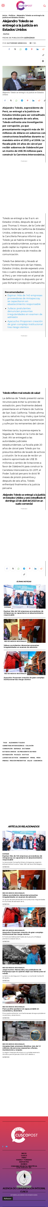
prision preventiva (18, 761)
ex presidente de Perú (26, 752)
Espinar (7, 607)
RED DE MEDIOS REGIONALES (15, 641)
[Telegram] (26, 49)
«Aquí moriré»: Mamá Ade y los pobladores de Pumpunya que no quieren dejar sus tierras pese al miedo (23, 971)
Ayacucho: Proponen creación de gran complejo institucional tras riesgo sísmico (25, 324)
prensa (5, 761)
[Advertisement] (24, 187)
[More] (43, 61)
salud (29, 761)
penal (32, 758)
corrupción (7, 749)
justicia (25, 755)
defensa (17, 749)
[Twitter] (14, 49)
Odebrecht (24, 758)
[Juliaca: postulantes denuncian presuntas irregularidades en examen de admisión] (25, 631)
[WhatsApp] (20, 49)
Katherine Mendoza (17, 43)
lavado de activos (10, 758)
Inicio (4, 15)
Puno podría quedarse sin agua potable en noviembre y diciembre (20, 1010)
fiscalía (17, 755)
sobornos (37, 761)
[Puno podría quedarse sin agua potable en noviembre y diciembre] (24, 994)
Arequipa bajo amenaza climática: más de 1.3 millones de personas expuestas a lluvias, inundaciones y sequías (21, 1048)
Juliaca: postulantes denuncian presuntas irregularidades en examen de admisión (25, 313)
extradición (7, 755)
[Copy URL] (43, 55)
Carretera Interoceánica (13, 746)
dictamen (26, 749)
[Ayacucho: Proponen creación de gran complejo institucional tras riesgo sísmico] (25, 663)
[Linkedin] (37, 49)
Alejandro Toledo (17, 743)
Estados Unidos (9, 752)
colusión (29, 746)
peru (38, 758)
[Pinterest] (31, 49)
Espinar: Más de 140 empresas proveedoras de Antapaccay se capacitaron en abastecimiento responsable (25, 300)
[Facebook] (9, 49)
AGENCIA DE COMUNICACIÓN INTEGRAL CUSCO (24, 1190)
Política (12, 15)
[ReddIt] (43, 49)
